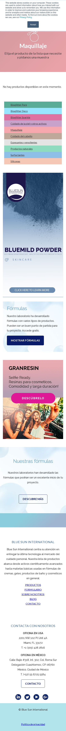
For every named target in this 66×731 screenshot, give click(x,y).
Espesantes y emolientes (24, 142)
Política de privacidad (33, 724)
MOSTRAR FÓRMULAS (25, 340)
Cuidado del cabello (21, 136)
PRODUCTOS (33, 584)
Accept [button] (33, 24)
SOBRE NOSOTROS (33, 594)
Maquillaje (16, 129)
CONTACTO (33, 603)
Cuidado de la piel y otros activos (29, 123)
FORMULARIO (33, 589)
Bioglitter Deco (19, 111)
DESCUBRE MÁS (33, 499)
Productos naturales (22, 148)
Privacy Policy (26, 17)
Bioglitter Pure (19, 104)
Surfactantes (18, 154)
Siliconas (15, 161)
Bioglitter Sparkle (20, 117)
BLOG (33, 598)
